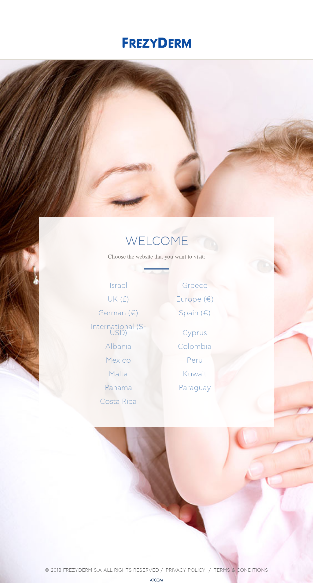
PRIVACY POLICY (185, 570)
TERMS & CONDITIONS (241, 570)
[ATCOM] (156, 580)
